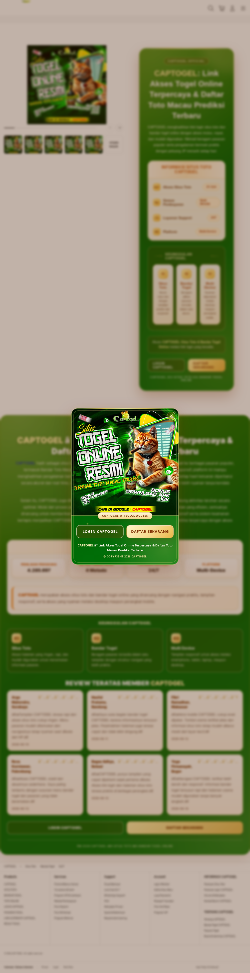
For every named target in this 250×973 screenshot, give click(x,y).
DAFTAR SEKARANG (150, 531)
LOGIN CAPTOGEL (100, 531)
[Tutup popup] (171, 416)
